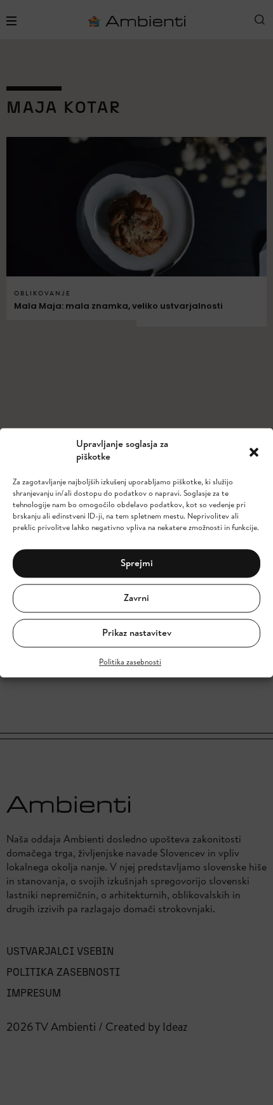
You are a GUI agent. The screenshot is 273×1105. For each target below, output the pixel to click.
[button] (254, 450)
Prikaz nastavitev (136, 633)
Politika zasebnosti (130, 661)
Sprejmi (137, 563)
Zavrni (136, 598)
